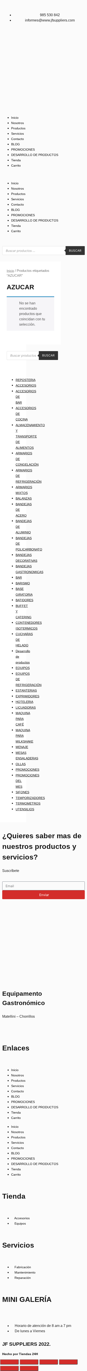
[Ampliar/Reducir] (9, 1362)
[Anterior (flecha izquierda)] (9, 1368)
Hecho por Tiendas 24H (20, 1354)
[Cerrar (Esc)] (68, 1362)
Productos (18, 128)
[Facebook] (3, 1029)
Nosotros (17, 123)
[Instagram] (7, 1029)
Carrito (16, 165)
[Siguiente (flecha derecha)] (29, 1368)
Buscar (75, 250)
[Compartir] (48, 1362)
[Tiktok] (11, 1029)
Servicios (17, 133)
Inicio (15, 117)
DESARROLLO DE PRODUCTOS (34, 155)
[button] (43, 174)
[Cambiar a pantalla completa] (29, 1362)
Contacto (17, 139)
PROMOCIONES (23, 149)
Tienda (16, 160)
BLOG (15, 144)
